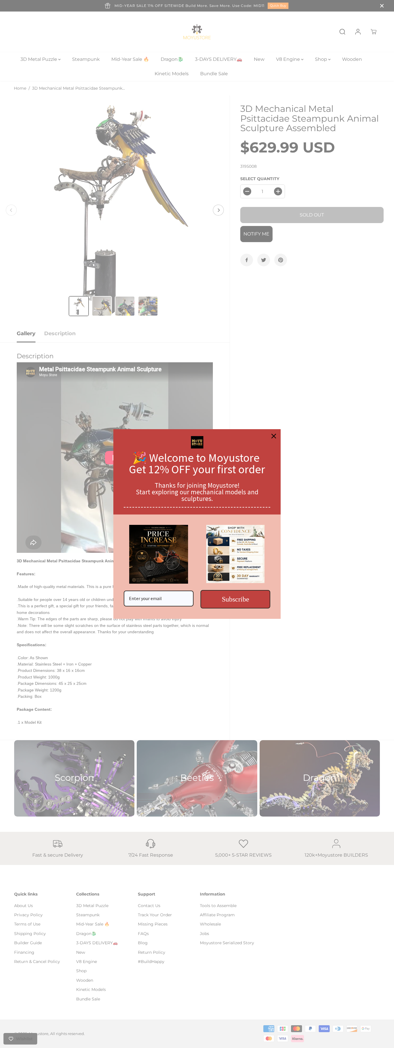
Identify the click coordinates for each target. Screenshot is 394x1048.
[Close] (274, 436)
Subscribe (235, 599)
